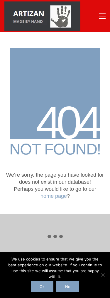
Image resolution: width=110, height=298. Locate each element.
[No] (103, 275)
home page (53, 196)
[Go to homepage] (42, 16)
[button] (102, 16)
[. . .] (55, 237)
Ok (42, 286)
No (67, 286)
